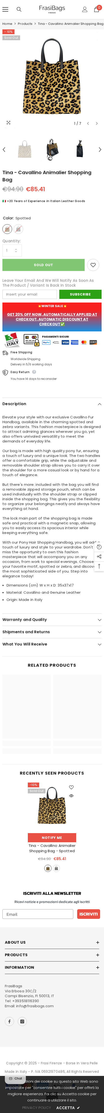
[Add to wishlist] (93, 265)
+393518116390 (25, 1000)
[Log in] (85, 9)
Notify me (52, 837)
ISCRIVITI (89, 914)
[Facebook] (9, 1021)
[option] (52, 78)
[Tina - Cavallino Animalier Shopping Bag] (52, 807)
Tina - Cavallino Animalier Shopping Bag (52, 848)
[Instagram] (22, 1021)
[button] (88, 123)
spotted (48, 868)
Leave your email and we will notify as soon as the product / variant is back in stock (48, 283)
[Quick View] (71, 795)
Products (25, 23)
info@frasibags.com (35, 1005)
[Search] (19, 9)
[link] (26, 743)
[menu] (5, 9)
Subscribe (80, 294)
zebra (56, 868)
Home (7, 23)
